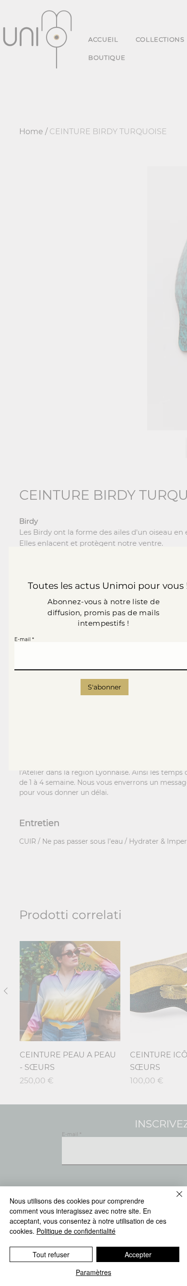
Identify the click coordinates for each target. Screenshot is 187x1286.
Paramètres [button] (93, 1272)
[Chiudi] (173, 1199)
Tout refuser (51, 1254)
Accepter (138, 1254)
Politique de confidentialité (76, 1231)
